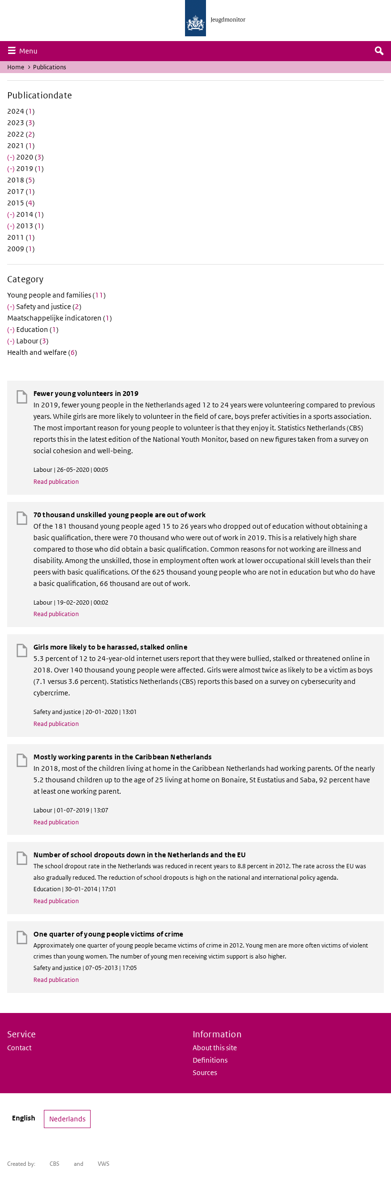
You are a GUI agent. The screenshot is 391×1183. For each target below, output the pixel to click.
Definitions (210, 1060)
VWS (104, 1164)
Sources (205, 1072)
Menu (30, 50)
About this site (215, 1047)
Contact (19, 1047)
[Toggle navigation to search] (379, 51)
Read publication (56, 482)
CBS (55, 1164)
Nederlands (67, 1118)
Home (15, 67)
